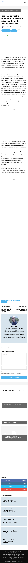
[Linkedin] (14, 341)
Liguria (17, 10)
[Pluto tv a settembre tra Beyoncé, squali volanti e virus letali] (21, 540)
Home (2, 10)
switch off (16, 300)
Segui (24, 483)
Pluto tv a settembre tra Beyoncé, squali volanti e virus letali (9, 541)
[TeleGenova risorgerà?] (14, 416)
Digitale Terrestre (6, 300)
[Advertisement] (14, 124)
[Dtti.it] (10, 3)
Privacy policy (21, 557)
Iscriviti (24, 489)
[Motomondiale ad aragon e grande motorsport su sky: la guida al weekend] (21, 531)
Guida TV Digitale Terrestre (13, 552)
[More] (18, 30)
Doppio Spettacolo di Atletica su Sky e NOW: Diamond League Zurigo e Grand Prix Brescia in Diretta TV (10, 511)
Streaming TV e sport (9, 555)
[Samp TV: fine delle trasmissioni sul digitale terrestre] (14, 400)
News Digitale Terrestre (10, 10)
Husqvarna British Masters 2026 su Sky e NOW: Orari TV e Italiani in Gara (9, 502)
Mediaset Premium (18, 555)
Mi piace (24, 480)
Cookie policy (14, 558)
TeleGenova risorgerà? (10, 422)
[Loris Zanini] (3, 27)
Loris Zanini (10, 26)
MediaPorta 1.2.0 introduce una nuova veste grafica (21, 309)
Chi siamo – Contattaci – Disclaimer (10, 557)
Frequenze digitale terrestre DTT (15, 551)
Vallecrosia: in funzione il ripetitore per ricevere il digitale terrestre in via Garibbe (13, 438)
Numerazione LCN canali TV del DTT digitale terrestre (13, 554)
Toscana (4, 302)
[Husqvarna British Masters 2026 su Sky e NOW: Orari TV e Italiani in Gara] (21, 501)
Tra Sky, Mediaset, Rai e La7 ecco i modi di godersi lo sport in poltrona (7, 309)
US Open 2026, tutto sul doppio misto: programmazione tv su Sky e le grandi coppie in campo (10, 521)
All (19, 390)
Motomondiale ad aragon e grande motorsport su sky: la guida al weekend (10, 531)
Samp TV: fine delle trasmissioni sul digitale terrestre (13, 405)
